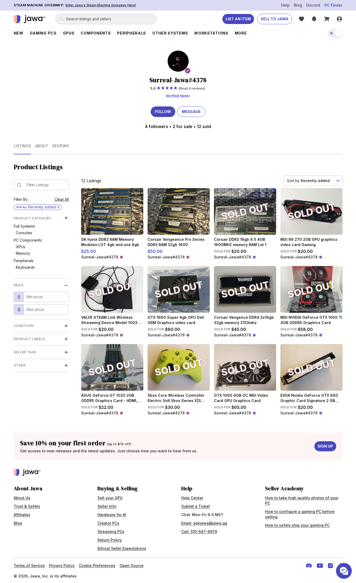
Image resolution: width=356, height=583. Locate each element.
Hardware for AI (111, 514)
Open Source (132, 565)
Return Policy (109, 540)
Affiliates (22, 514)
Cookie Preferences (97, 565)
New (18, 33)
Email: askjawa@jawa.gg (204, 523)
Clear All (62, 199)
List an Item (238, 19)
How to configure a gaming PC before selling (300, 514)
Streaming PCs (110, 531)
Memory (23, 253)
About (41, 146)
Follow (163, 111)
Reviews (60, 146)
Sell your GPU (110, 498)
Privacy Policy (62, 565)
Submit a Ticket (195, 506)
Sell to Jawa (275, 19)
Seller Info (106, 506)
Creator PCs (108, 523)
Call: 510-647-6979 (199, 531)
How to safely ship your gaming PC (297, 525)
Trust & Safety (27, 506)
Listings (22, 146)
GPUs (20, 246)
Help (285, 5)
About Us (22, 498)
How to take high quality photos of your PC (301, 500)
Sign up (325, 446)
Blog (298, 5)
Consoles (24, 233)
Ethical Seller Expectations (121, 548)
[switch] (335, 33)
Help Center (192, 498)
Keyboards (25, 267)
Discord (313, 5)
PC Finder (333, 5)
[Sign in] (339, 19)
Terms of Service (29, 565)
